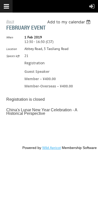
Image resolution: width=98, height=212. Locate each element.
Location (11, 49)
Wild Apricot (51, 148)
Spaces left (13, 56)
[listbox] (69, 22)
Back (10, 21)
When (9, 37)
